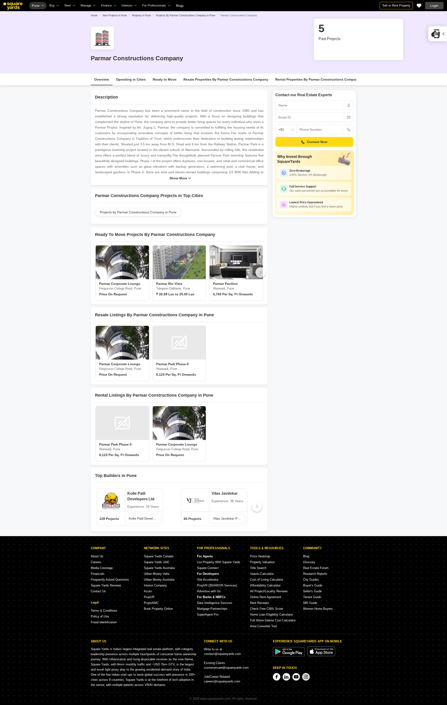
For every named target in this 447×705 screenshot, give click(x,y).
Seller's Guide (312, 591)
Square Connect (208, 568)
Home (94, 15)
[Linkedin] (286, 677)
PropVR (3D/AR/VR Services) (217, 585)
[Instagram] (306, 677)
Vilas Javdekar (224, 493)
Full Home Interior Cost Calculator (273, 620)
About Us (97, 556)
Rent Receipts (259, 603)
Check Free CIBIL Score (266, 608)
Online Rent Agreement (265, 597)
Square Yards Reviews (106, 585)
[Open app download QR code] (437, 33)
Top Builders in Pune (116, 475)
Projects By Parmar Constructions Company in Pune (185, 15)
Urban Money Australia (159, 579)
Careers (96, 562)
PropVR (149, 597)
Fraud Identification (104, 622)
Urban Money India (156, 574)
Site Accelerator (207, 579)
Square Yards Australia (159, 568)
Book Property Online (158, 608)
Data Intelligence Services (214, 603)
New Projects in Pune (115, 15)
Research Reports (315, 574)
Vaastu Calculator (262, 574)
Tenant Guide (312, 597)
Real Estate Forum (315, 568)
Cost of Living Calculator (266, 579)
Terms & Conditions (104, 610)
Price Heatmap (260, 556)
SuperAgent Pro (207, 614)
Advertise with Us (209, 591)
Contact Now (317, 142)
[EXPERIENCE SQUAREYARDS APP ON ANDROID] (289, 655)
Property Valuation (262, 562)
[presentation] (98, 272)
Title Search (258, 568)
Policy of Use (100, 616)
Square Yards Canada (158, 556)
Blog (306, 556)
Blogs (180, 5)
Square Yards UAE (156, 562)
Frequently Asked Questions (110, 579)
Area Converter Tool (263, 626)
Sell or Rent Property (396, 5)
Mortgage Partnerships (212, 608)
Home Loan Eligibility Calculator (271, 614)
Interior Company (155, 585)
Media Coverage (102, 568)
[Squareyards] (13, 6)
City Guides (311, 579)
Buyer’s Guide (312, 585)
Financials (98, 574)
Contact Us (98, 591)
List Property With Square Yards (218, 562)
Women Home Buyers (318, 608)
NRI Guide (310, 603)
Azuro (148, 591)
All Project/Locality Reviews (269, 591)
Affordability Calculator (265, 585)
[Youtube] (296, 677)
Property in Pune (141, 15)
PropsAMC (151, 603)
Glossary (309, 562)
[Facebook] (276, 677)
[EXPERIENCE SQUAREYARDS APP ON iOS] (321, 655)
